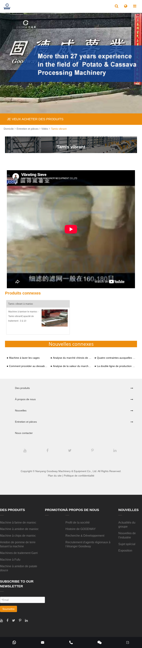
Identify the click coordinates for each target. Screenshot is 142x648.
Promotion (55, 510)
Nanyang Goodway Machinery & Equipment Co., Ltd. (66, 471)
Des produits (22, 388)
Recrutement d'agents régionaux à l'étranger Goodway (87, 544)
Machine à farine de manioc (18, 522)
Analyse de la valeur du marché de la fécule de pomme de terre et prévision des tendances (72, 366)
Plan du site (55, 475)
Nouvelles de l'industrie (127, 535)
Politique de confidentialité (79, 475)
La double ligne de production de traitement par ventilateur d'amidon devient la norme (116, 366)
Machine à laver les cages (24, 357)
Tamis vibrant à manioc (20, 303)
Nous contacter (24, 433)
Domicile (9, 128)
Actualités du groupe (126, 524)
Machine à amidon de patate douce (18, 568)
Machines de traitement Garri (19, 553)
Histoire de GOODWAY (80, 529)
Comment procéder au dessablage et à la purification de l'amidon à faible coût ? (28, 366)
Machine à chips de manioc (18, 535)
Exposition (125, 550)
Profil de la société (77, 522)
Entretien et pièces (27, 128)
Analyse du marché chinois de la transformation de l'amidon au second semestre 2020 (72, 357)
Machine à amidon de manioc (19, 529)
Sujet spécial (126, 544)
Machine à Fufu (10, 559)
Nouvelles (20, 410)
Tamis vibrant (59, 128)
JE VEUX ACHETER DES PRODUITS (35, 119)
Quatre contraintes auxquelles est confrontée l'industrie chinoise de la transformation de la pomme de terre (116, 357)
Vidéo (44, 128)
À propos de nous (25, 399)
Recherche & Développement (84, 535)
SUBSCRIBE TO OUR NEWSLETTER (16, 584)
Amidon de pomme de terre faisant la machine (18, 544)
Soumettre (8, 608)
